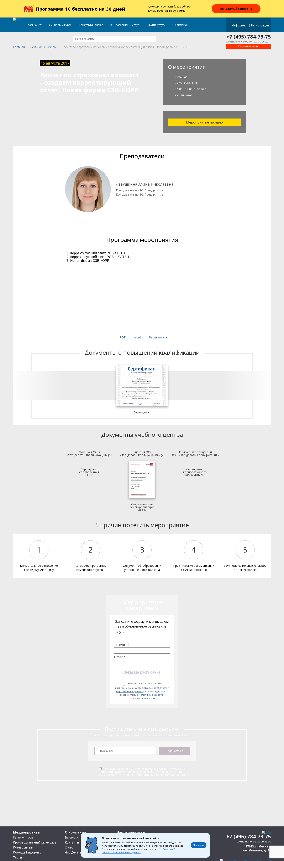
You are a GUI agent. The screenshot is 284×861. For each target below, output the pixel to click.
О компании (180, 25)
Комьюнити (35, 25)
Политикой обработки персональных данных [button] (138, 851)
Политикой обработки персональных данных (146, 696)
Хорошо (198, 845)
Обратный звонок (249, 46)
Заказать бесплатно (236, 9)
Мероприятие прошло (204, 122)
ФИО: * (119, 632)
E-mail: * (119, 657)
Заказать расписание (142, 672)
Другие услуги (156, 25)
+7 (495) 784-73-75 (248, 36)
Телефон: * (122, 644)
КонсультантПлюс (91, 25)
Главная (19, 47)
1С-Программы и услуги (125, 25)
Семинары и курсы (60, 25)
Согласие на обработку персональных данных (142, 689)
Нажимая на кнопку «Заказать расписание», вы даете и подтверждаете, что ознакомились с (142, 691)
